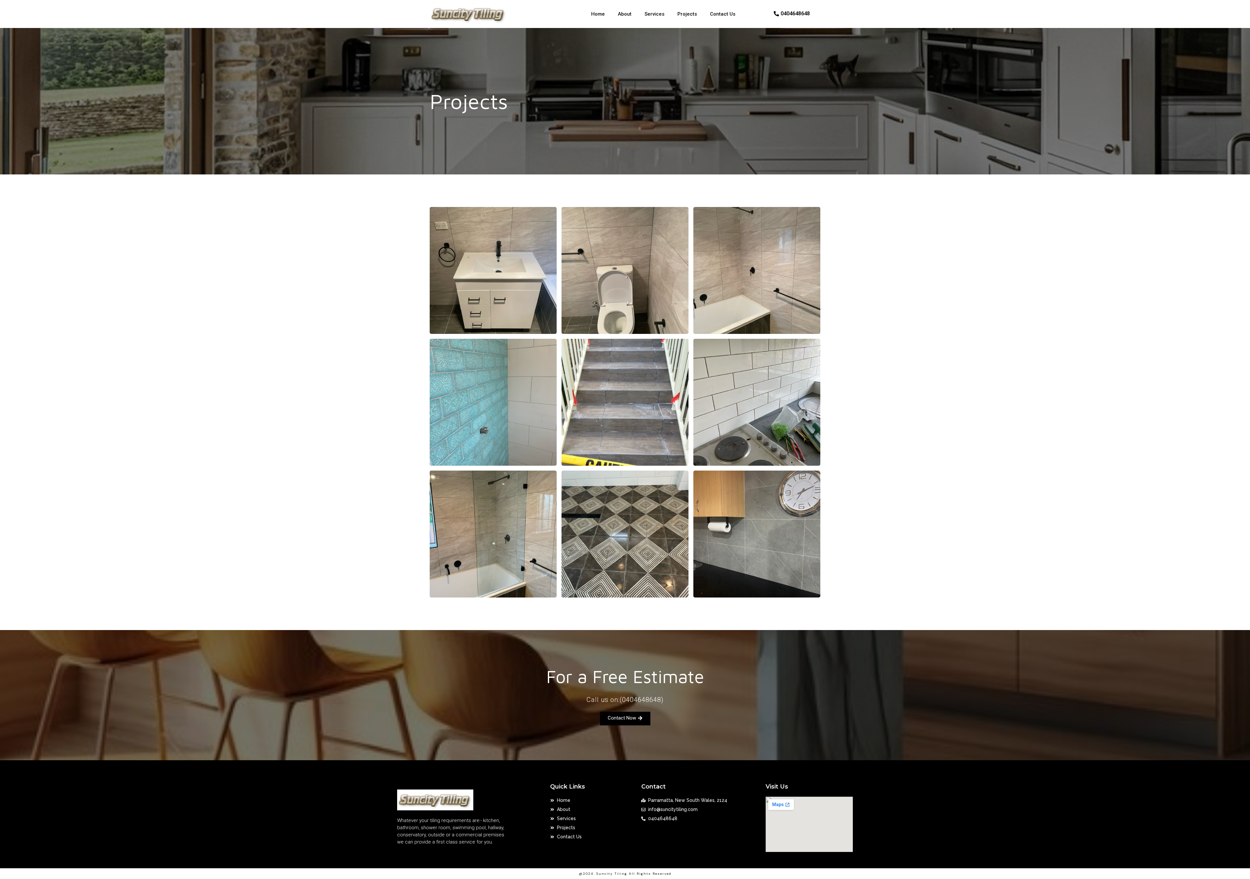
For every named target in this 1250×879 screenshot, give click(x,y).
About (625, 14)
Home (598, 14)
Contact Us (722, 14)
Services (654, 14)
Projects (687, 14)
